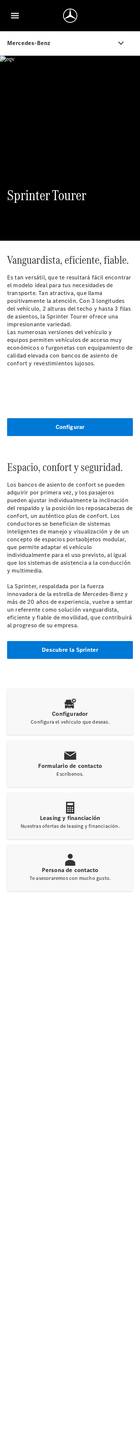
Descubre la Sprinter (70, 650)
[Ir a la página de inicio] (70, 15)
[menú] (15, 15)
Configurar (70, 427)
